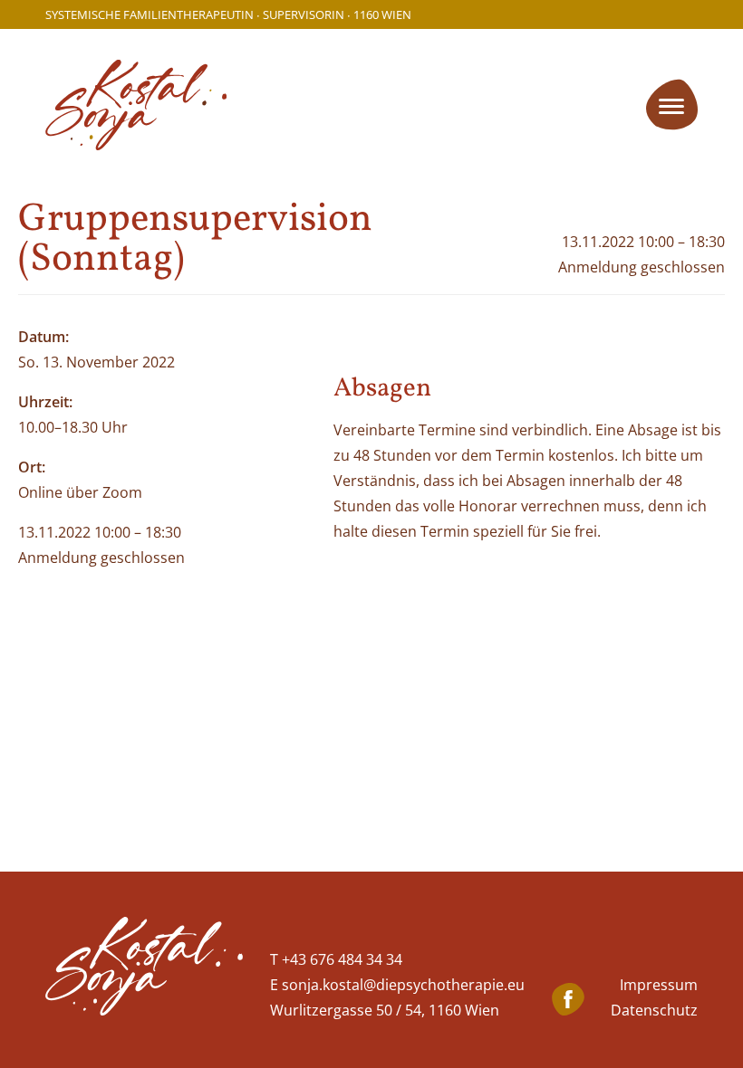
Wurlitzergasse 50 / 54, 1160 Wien (384, 1010)
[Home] (144, 970)
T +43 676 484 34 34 (336, 959)
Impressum (659, 985)
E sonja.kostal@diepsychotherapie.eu (397, 985)
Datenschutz (654, 1010)
